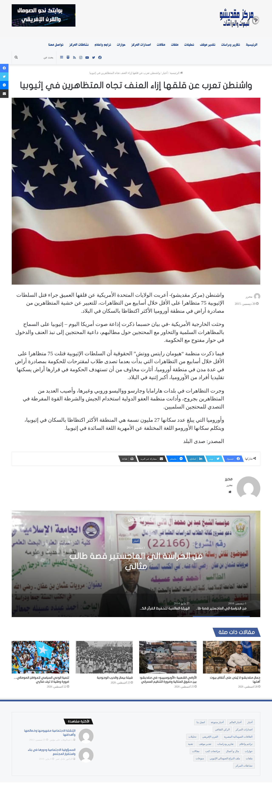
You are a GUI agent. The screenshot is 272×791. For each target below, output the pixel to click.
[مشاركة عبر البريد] (4, 93)
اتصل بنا (201, 722)
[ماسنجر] (4, 85)
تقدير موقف (207, 44)
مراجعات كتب (212, 751)
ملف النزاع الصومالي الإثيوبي (225, 758)
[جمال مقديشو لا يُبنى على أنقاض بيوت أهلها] (231, 657)
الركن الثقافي (222, 729)
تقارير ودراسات (230, 44)
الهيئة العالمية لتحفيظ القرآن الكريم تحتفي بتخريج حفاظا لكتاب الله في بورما (136, 561)
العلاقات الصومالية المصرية (238, 736)
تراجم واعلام (103, 44)
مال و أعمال (232, 751)
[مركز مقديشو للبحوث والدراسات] (239, 19)
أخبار (165, 73)
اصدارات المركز (141, 44)
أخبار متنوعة (217, 722)
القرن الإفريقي (210, 736)
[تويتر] (4, 76)
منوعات (200, 758)
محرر (249, 296)
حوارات (121, 44)
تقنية (190, 743)
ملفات (174, 44)
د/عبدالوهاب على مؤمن (61, 739)
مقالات (161, 44)
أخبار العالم (235, 722)
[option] (136, 564)
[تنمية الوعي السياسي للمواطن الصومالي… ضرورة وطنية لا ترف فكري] (40, 657)
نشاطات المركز (79, 44)
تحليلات (189, 44)
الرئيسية (251, 44)
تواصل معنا (55, 44)
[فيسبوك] (4, 68)
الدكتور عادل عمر (64, 759)
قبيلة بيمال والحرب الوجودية (115, 677)
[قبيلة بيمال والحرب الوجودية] (104, 657)
